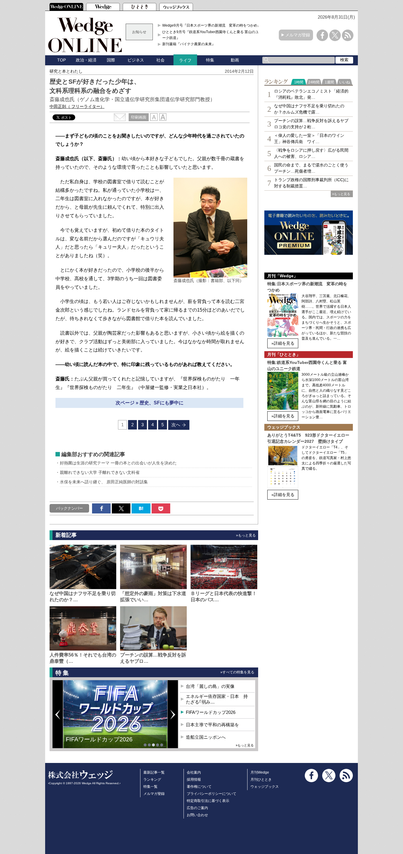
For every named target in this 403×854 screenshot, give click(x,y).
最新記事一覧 (154, 772)
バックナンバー (69, 508)
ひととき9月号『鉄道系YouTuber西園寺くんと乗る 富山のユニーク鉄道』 (212, 35)
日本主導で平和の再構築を (212, 724)
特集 (210, 60)
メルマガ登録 (297, 35)
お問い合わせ (197, 815)
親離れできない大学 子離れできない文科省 (100, 472)
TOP (61, 60)
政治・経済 (86, 60)
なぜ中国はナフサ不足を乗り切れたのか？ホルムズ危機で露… (309, 108)
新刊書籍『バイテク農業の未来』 (188, 44)
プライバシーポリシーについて (211, 794)
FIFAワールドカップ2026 (99, 739)
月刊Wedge (259, 772)
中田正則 (77, 106)
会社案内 (194, 772)
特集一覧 (150, 787)
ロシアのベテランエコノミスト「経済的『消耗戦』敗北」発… (311, 94)
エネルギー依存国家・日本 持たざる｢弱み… (217, 699)
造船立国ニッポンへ (206, 737)
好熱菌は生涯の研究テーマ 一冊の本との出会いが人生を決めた (118, 463)
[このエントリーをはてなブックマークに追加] (141, 508)
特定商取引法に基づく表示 (208, 801)
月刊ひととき (261, 779)
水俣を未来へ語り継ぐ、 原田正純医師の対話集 (104, 481)
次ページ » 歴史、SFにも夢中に (150, 402)
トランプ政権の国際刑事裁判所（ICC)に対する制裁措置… (311, 182)
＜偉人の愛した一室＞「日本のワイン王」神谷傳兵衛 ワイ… (309, 138)
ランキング (152, 779)
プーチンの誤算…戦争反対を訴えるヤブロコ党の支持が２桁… (311, 123)
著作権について (199, 787)
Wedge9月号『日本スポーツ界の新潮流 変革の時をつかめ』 (211, 25)
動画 (235, 60)
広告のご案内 (197, 808)
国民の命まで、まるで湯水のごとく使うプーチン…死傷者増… (311, 168)
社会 (160, 60)
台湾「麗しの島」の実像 (210, 686)
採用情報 (194, 779)
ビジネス (135, 60)
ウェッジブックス (264, 787)
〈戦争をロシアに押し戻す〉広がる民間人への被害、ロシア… (311, 153)
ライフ (185, 60)
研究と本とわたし (66, 71)
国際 (111, 60)
